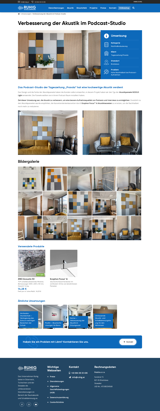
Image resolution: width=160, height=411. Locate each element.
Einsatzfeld (82, 8)
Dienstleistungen (56, 8)
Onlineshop (124, 8)
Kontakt (112, 8)
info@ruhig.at (25, 2)
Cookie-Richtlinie (57, 402)
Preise (103, 8)
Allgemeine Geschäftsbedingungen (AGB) (59, 389)
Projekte (93, 8)
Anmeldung (138, 2)
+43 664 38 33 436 (39, 2)
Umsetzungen (26, 14)
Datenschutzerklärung (59, 397)
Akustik (70, 8)
